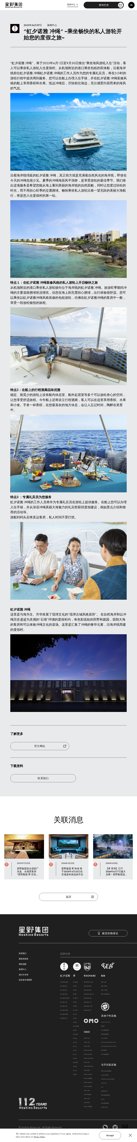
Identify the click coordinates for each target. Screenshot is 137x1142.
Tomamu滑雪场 (105, 1075)
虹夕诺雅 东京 (63, 986)
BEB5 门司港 (104, 990)
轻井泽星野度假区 (105, 1095)
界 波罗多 (75, 982)
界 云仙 (75, 1070)
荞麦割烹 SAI (104, 1091)
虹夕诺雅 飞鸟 (63, 1002)
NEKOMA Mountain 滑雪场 (107, 1079)
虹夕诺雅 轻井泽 (64, 982)
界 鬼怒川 (75, 998)
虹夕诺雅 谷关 (63, 1018)
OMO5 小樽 (87, 1042)
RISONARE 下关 (88, 1002)
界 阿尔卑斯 (76, 1026)
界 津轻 (75, 986)
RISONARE (90, 975)
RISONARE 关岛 (88, 1010)
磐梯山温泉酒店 (105, 1034)
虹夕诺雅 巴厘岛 (64, 1014)
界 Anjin (75, 1014)
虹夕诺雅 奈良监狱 (64, 998)
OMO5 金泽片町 (88, 1074)
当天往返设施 (108, 1064)
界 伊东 (75, 1018)
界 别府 (75, 1058)
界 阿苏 (75, 1066)
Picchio (102, 1099)
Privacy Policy (39, 1136)
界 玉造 (75, 1042)
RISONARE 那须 (88, 986)
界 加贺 (75, 1038)
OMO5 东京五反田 (88, 1058)
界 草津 (75, 1002)
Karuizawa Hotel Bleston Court (108, 1042)
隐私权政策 (23, 959)
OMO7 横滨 (87, 1070)
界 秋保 (75, 990)
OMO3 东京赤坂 (88, 1054)
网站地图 (22, 964)
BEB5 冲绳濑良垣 (105, 994)
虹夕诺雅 (65, 975)
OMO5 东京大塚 (88, 1050)
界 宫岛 (75, 1050)
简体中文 (71, 4)
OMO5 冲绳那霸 (88, 1106)
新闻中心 (22, 969)
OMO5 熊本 (87, 1102)
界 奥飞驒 (75, 1034)
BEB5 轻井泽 (104, 986)
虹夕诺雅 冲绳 (63, 1006)
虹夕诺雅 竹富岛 (64, 1010)
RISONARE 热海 (88, 990)
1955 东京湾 (104, 1038)
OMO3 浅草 (87, 1062)
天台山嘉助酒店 (105, 1054)
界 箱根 (75, 1006)
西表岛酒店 (104, 1050)
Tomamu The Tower (106, 1022)
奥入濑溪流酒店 (105, 1030)
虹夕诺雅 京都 (63, 994)
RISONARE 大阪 (88, 998)
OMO (87, 1031)
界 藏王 (75, 994)
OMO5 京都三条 (88, 1082)
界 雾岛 (75, 1074)
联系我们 (22, 953)
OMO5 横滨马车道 (88, 1066)
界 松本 (75, 1030)
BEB (103, 975)
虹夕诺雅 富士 (63, 990)
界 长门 (75, 1054)
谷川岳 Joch (104, 1083)
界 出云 (75, 1046)
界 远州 (75, 1022)
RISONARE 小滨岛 (88, 1006)
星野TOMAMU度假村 (106, 1071)
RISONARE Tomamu (88, 982)
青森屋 (102, 1026)
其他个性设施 (108, 1015)
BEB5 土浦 (103, 982)
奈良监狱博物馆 (105, 1103)
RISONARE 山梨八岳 (89, 994)
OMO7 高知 (87, 1098)
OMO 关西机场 (87, 1094)
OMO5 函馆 (87, 1046)
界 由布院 (75, 1062)
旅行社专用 (23, 975)
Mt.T (102, 1087)
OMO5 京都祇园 (88, 1078)
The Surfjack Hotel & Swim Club (108, 1046)
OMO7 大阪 (87, 1090)
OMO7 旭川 (87, 1038)
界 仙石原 (75, 1010)
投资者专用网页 (25, 980)
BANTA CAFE (104, 1107)
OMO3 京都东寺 (88, 1086)
